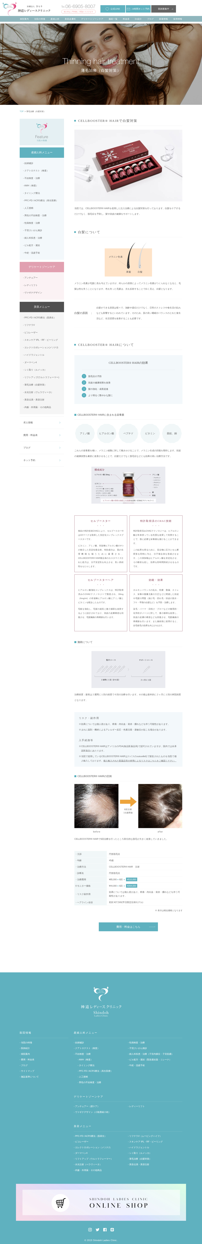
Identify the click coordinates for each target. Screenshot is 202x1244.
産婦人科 (55, 19)
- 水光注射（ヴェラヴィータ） (38, 392)
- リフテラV (29, 325)
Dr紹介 (138, 19)
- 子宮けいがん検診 (32, 230)
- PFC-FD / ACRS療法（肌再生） (39, 317)
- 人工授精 (28, 208)
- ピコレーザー (30, 332)
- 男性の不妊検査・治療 (35, 215)
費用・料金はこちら (128, 926)
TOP (22, 111)
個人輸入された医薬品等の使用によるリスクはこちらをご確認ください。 (140, 760)
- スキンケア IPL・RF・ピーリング (40, 340)
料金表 (126, 19)
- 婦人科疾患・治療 (32, 238)
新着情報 (163, 19)
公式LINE (115, 9)
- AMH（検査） (30, 185)
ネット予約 (29, 460)
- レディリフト (30, 285)
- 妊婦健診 (28, 163)
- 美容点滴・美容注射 (33, 399)
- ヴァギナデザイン (32, 292)
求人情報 (28, 422)
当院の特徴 (39, 19)
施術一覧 (113, 19)
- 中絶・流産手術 (31, 253)
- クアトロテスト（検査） (36, 170)
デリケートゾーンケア (92, 19)
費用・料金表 (30, 435)
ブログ (150, 19)
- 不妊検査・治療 (31, 178)
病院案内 (24, 19)
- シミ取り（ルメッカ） (35, 369)
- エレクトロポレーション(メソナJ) (40, 347)
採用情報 (177, 19)
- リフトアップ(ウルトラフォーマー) (41, 377)
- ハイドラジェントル (33, 355)
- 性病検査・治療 (31, 223)
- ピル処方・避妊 (31, 245)
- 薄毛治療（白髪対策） (35, 384)
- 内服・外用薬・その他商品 (37, 407)
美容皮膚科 (70, 19)
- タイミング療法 (31, 193)
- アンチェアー (30, 277)
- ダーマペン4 (30, 362)
